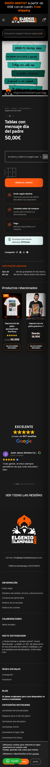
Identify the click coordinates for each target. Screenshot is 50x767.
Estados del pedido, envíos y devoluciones (22, 593)
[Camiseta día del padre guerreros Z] (36, 306)
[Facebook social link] (17, 252)
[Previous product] (6, 116)
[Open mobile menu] (3, 20)
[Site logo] (24, 19)
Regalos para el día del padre (16, 716)
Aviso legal (7, 588)
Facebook (7, 679)
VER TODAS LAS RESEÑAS (24, 495)
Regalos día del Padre (13, 110)
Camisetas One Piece (12, 737)
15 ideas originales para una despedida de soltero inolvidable (23, 698)
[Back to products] (10, 116)
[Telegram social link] (27, 252)
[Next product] (13, 116)
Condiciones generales (13, 598)
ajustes (35, 754)
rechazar (23, 761)
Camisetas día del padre (14, 721)
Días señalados (24, 108)
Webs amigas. (9, 624)
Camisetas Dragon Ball (13, 732)
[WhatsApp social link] (24, 252)
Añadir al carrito (24, 182)
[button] (12, 761)
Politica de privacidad (12, 602)
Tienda (14, 108)
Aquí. (4, 652)
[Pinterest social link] (20, 252)
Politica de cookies (11, 607)
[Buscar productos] (42, 33)
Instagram (7, 674)
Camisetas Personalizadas (15, 710)
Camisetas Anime (10, 727)
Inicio (7, 108)
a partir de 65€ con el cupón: (24, 6)
